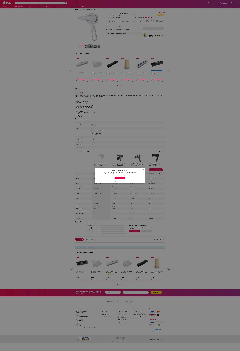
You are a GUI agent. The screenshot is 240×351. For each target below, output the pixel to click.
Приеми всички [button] (120, 178)
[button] (120, 181)
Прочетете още (125, 175)
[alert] (120, 175)
